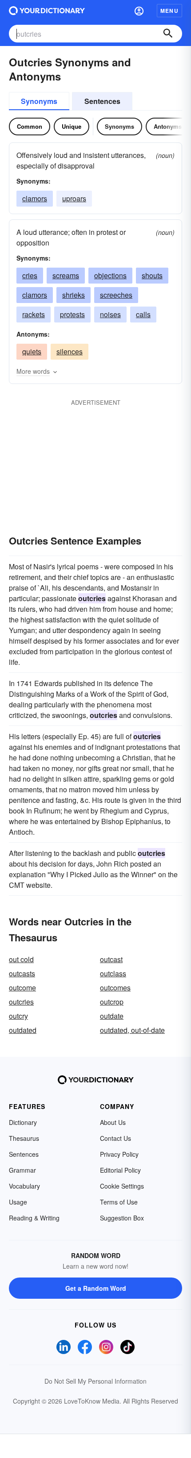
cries (29, 275)
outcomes (115, 987)
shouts (152, 275)
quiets (31, 351)
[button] (139, 10)
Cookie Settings (122, 1186)
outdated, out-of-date (132, 1030)
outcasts (22, 973)
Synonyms (39, 101)
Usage (18, 1201)
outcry (18, 1016)
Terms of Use (119, 1201)
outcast (111, 959)
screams (65, 275)
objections (110, 275)
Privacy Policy (119, 1154)
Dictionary (23, 1122)
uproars (74, 198)
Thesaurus (24, 1138)
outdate (111, 1016)
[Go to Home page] (47, 10)
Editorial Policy (120, 1170)
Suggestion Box (122, 1217)
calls (143, 314)
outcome (22, 987)
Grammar (22, 1170)
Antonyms (168, 126)
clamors (34, 198)
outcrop (111, 1002)
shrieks (73, 295)
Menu (169, 11)
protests (72, 314)
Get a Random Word (95, 1288)
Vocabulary (24, 1186)
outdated (22, 1030)
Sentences (102, 101)
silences (69, 351)
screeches (116, 295)
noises (110, 314)
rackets (33, 314)
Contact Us (115, 1138)
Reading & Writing (34, 1217)
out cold (21, 959)
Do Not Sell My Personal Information (95, 1381)
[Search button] (168, 34)
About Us (113, 1122)
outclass (113, 973)
